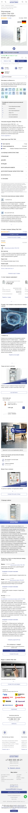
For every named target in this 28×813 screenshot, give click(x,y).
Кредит (2, 777)
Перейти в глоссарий (14, 354)
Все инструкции (7, 76)
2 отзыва (9, 18)
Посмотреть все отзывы (14, 237)
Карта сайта (14, 799)
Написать (14, 723)
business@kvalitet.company (14, 789)
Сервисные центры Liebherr (7, 779)
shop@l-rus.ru (14, 786)
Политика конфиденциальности (14, 795)
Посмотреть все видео (14, 684)
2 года (19, 68)
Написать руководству (14, 792)
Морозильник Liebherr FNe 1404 (17, 565)
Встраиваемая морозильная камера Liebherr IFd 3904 (13, 599)
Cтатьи (2, 781)
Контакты (19, 779)
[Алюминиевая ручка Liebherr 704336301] (5, 414)
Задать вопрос (14, 650)
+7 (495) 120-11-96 (14, 719)
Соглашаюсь (14, 810)
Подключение (4, 776)
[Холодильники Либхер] (14, 2)
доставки (7, 68)
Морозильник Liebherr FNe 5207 (17, 580)
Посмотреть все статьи (14, 494)
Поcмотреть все (14, 654)
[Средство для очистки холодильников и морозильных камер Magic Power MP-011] (5, 404)
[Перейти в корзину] (26, 2)
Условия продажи (14, 797)
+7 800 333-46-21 (14, 760)
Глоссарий (19, 774)
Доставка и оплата (5, 774)
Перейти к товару (6, 297)
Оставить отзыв (14, 234)
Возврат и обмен (20, 777)
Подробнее (14, 709)
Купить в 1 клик (7, 60)
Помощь (18, 776)
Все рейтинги (14, 392)
